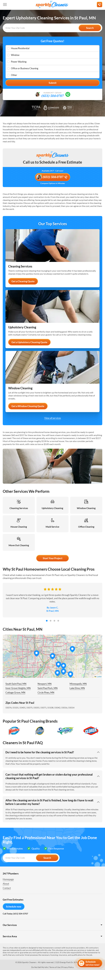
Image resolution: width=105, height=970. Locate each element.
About (6, 883)
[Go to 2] (50, 621)
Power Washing (19, 61)
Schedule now (13, 906)
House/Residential (20, 48)
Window (15, 55)
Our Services (10, 924)
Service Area (10, 936)
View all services (52, 418)
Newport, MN (45, 683)
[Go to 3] (54, 621)
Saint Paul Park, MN (48, 688)
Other (14, 75)
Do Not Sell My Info (39, 967)
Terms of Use (54, 967)
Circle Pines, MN (46, 692)
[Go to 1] (47, 621)
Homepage (8, 879)
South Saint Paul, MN (15, 683)
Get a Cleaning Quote (23, 281)
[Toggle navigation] (5, 4)
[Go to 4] (58, 621)
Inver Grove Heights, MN (18, 688)
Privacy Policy (68, 967)
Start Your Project (52, 558)
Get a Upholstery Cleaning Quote (29, 342)
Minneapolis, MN (78, 683)
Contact (7, 888)
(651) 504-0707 (52, 96)
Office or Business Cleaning (24, 68)
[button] (58, 664)
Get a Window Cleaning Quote (27, 406)
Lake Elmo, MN (77, 688)
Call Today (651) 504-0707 (15, 913)
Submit (52, 82)
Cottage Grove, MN (15, 692)
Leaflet (99, 676)
